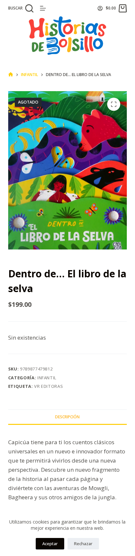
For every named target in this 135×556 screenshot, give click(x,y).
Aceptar (50, 543)
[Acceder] (100, 8)
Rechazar (83, 543)
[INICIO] (10, 74)
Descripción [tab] (67, 417)
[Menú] (43, 8)
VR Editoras (48, 386)
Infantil (46, 378)
